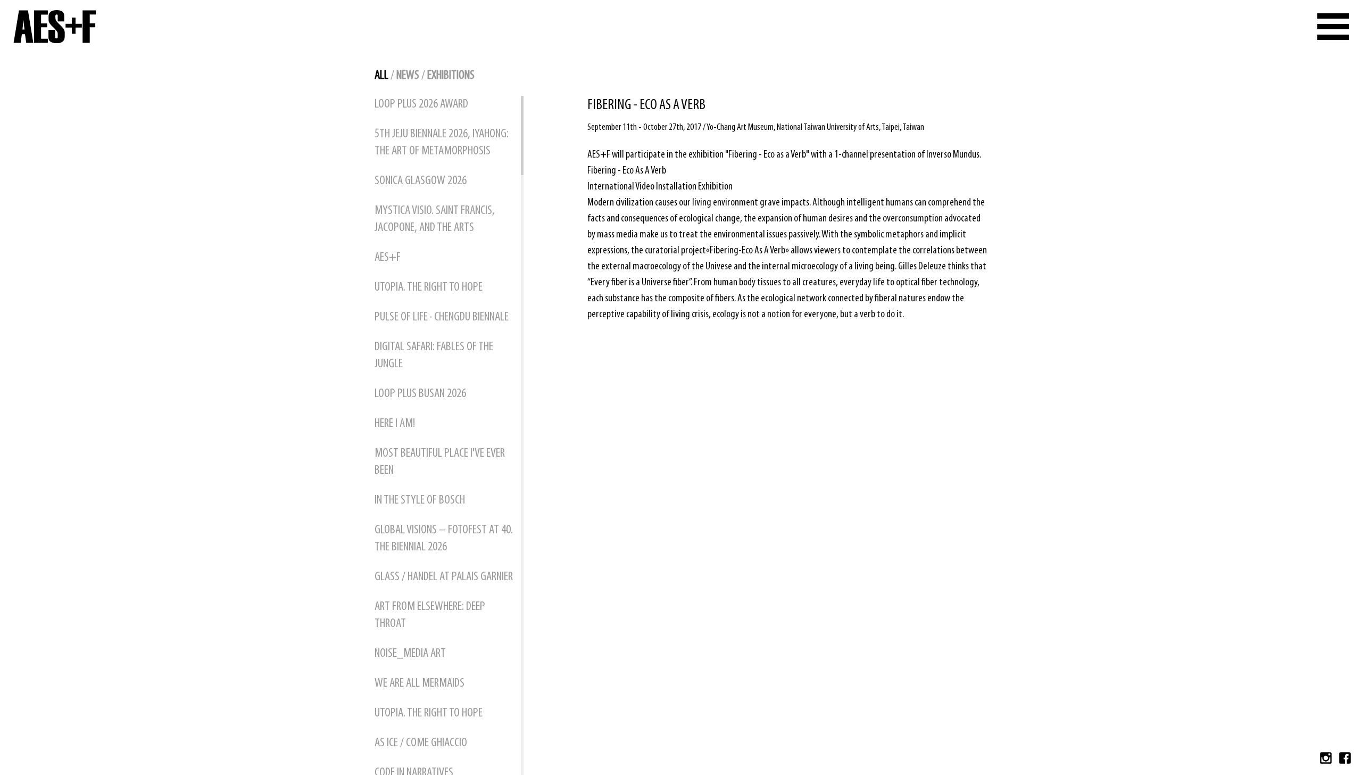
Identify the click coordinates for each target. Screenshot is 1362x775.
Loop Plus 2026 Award (421, 104)
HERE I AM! (395, 423)
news (407, 75)
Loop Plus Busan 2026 (420, 394)
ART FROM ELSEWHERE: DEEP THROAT (430, 615)
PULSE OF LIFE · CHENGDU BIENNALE (442, 317)
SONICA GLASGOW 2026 (421, 181)
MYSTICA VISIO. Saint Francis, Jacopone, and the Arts (435, 219)
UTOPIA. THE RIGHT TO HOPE (429, 287)
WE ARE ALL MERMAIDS (419, 683)
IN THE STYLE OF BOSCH (420, 500)
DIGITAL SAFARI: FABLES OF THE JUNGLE (434, 355)
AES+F (388, 257)
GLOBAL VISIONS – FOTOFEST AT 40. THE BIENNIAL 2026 (444, 539)
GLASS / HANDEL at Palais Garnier (444, 577)
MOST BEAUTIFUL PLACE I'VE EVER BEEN (440, 462)
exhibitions (451, 75)
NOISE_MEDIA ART (410, 653)
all (381, 75)
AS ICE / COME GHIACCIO (421, 743)
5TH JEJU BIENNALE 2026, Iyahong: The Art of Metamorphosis (442, 143)
